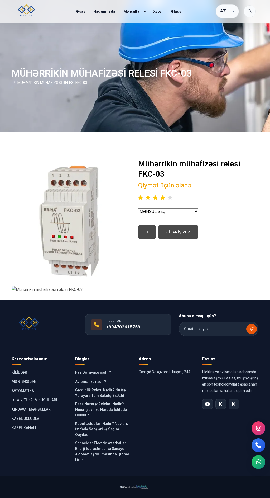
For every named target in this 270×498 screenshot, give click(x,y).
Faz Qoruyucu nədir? (93, 372)
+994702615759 (123, 327)
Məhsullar (132, 11)
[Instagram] (258, 428)
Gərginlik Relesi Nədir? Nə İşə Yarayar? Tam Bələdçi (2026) (100, 393)
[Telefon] (258, 445)
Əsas (80, 11)
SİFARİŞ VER (178, 232)
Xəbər (158, 11)
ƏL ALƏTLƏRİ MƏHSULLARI (34, 400)
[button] (250, 11)
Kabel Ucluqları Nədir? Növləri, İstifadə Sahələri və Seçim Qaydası (101, 429)
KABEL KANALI (24, 428)
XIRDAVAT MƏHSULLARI (32, 409)
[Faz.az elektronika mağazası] (27, 10)
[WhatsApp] (258, 462)
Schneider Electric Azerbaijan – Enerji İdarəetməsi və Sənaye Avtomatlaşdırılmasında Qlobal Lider (102, 451)
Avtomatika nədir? (90, 381)
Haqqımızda (104, 11)
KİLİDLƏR (19, 372)
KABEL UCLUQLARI (27, 418)
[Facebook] (220, 404)
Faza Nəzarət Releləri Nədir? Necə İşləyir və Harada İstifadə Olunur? (101, 409)
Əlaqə (176, 11)
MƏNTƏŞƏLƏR (24, 381)
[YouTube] (207, 404)
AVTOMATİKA (23, 391)
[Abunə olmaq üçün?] (251, 329)
